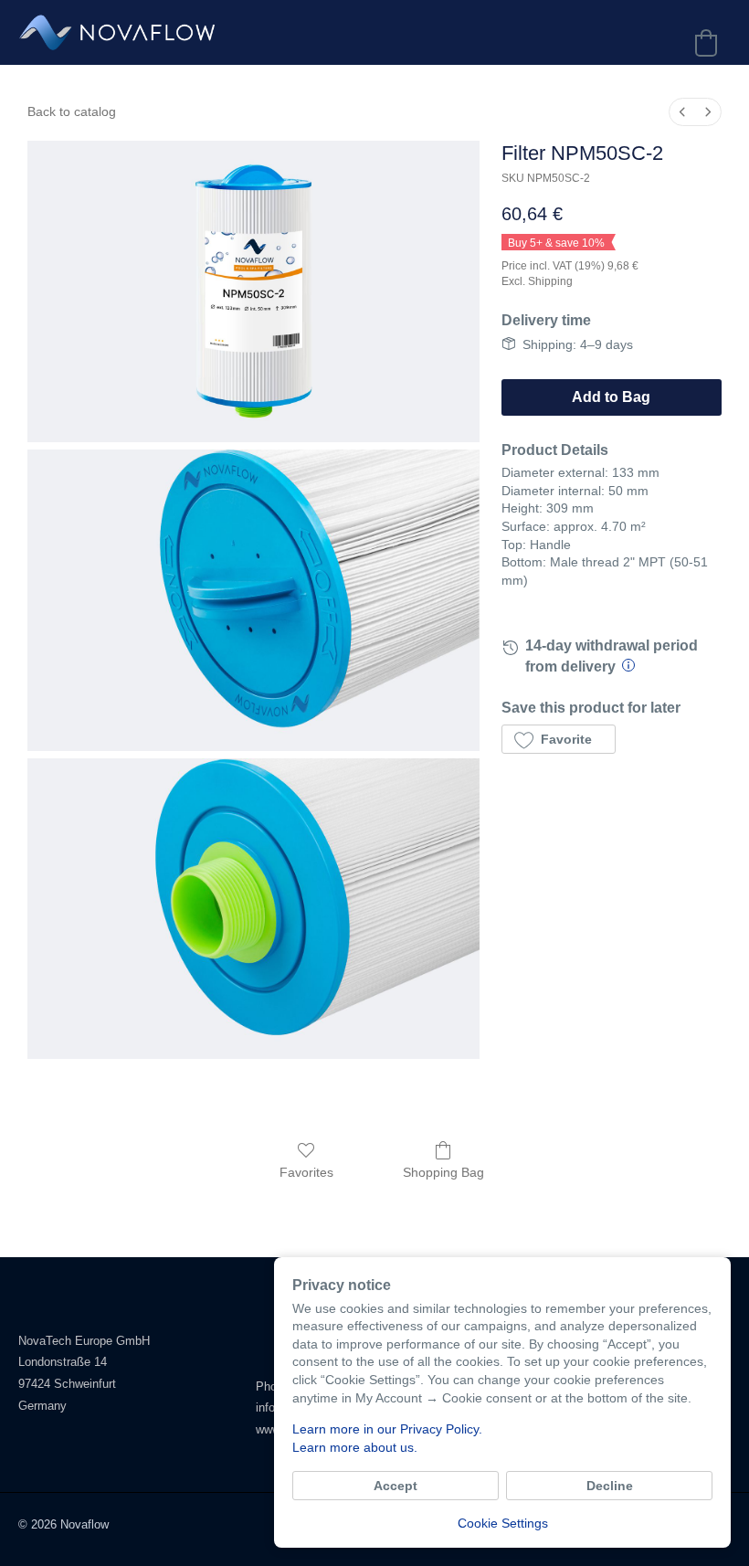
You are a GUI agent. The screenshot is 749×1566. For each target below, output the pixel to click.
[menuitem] (682, 112)
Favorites (306, 1172)
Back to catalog (71, 111)
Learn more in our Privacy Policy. (387, 1429)
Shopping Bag (443, 1172)
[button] (558, 739)
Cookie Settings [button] (503, 1523)
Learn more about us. (354, 1447)
